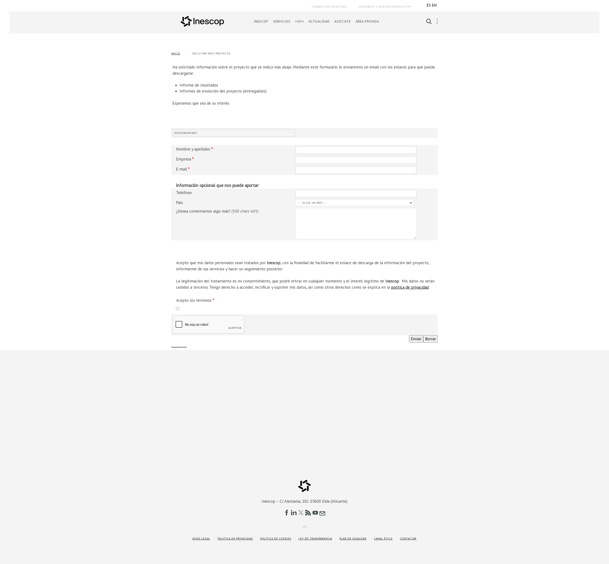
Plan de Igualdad (353, 538)
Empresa (185, 159)
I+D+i (299, 21)
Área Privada (367, 21)
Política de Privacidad (235, 538)
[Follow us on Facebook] (287, 512)
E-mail (183, 169)
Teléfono (184, 192)
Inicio (175, 53)
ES (429, 5)
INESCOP (261, 21)
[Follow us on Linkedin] (294, 512)
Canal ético (383, 538)
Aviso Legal (201, 538)
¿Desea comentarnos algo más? (217, 211)
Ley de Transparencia (315, 538)
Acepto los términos (195, 300)
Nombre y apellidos (194, 149)
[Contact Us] (322, 512)
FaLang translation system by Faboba (179, 346)
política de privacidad (410, 287)
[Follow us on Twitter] (301, 512)
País (179, 202)
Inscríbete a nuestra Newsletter (385, 6)
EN (434, 5)
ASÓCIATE (342, 21)
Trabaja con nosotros (329, 6)
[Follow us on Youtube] (315, 512)
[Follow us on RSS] (308, 512)
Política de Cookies (275, 538)
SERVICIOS (281, 21)
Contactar (408, 538)
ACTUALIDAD (319, 21)
